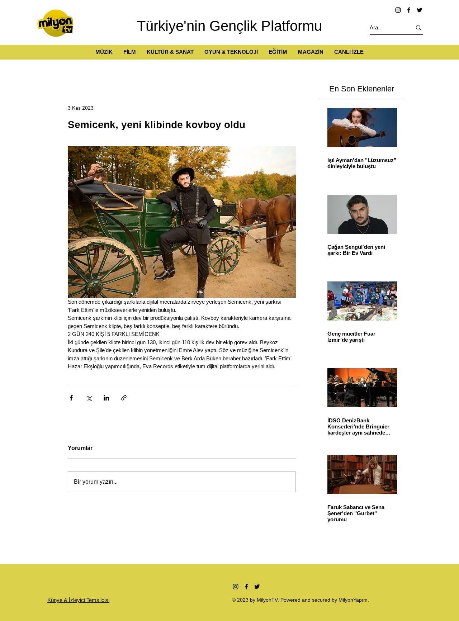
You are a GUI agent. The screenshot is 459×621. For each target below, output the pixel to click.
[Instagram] (398, 10)
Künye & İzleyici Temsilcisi (78, 600)
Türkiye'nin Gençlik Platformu (229, 26)
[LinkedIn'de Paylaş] (106, 397)
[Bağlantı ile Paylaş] (123, 397)
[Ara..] (418, 27)
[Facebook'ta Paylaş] (71, 397)
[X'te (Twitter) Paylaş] (88, 397)
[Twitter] (419, 10)
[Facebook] (408, 10)
